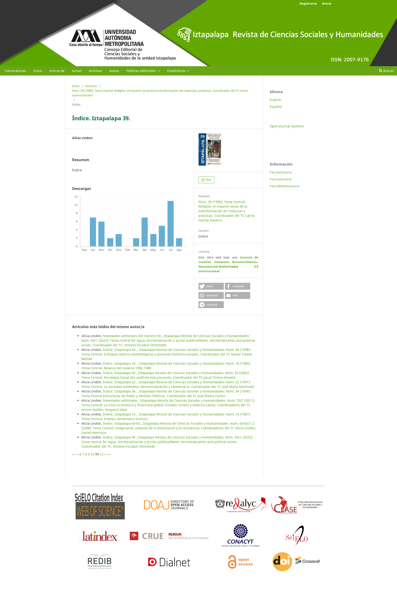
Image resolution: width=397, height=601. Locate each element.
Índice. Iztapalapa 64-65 (122, 423)
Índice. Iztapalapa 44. (120, 349)
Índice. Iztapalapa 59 (119, 373)
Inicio (38, 71)
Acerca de (57, 71)
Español (276, 106)
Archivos (95, 71)
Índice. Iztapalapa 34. (120, 391)
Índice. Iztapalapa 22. (120, 382)
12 (101, 454)
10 (92, 454)
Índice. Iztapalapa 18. (120, 363)
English (275, 99)
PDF (208, 180)
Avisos (114, 71)
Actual (77, 71)
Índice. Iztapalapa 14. (120, 414)
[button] (211, 286)
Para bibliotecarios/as (284, 186)
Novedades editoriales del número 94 (132, 336)
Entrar (327, 3)
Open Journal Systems (287, 126)
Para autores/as (281, 179)
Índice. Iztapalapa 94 (119, 437)
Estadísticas (176, 71)
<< (74, 454)
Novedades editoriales (120, 400)
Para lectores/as (281, 172)
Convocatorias (15, 71)
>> (109, 454)
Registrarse (308, 3)
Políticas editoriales (141, 71)
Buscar (388, 71)
